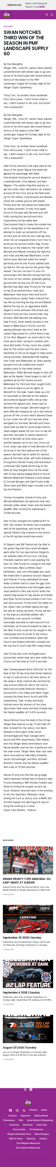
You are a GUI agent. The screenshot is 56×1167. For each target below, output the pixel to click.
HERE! (42, 6)
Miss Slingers (42, 1134)
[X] (25, 1089)
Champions (9, 1120)
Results (33, 1109)
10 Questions (36, 1129)
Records (31, 1138)
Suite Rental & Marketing (40, 1120)
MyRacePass (41, 1115)
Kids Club (42, 1124)
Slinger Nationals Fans (19, 1134)
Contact (12, 1115)
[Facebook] (30, 1089)
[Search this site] (47, 14)
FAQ (21, 1120)
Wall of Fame (16, 1138)
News (44, 1109)
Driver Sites (19, 1129)
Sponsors (25, 1115)
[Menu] (52, 14)
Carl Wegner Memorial (28, 1143)
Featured (8, 26)
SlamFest (28, 1124)
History (43, 1138)
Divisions (14, 1124)
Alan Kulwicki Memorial (28, 1147)
